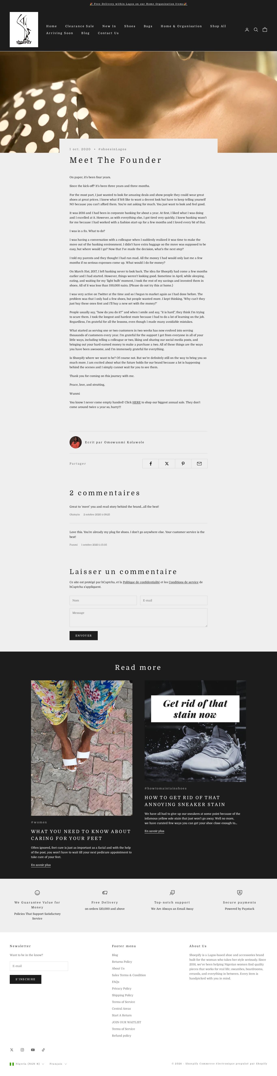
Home (51, 26)
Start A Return (122, 1015)
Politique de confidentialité (141, 582)
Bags (148, 26)
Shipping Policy (122, 995)
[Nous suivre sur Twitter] (12, 1050)
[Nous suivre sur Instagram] (22, 1050)
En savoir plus (41, 865)
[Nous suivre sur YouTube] (33, 1050)
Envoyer (83, 635)
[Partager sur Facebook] (151, 463)
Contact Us (108, 33)
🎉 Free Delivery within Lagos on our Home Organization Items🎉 (138, 4)
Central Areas (121, 1008)
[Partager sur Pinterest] (183, 463)
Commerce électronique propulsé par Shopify (233, 1063)
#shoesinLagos (112, 149)
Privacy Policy (121, 988)
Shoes (129, 26)
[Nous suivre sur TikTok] (43, 1050)
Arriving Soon (59, 33)
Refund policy (121, 1035)
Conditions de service (184, 582)
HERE (136, 402)
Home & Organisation (181, 26)
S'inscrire (25, 979)
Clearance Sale (79, 26)
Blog (85, 33)
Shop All (218, 26)
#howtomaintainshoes (166, 788)
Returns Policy (122, 961)
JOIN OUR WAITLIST (126, 1022)
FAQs (115, 981)
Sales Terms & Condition (129, 975)
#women (39, 822)
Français (56, 1064)
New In (109, 26)
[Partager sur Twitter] (167, 463)
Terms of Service (123, 1002)
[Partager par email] (199, 463)
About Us (118, 968)
